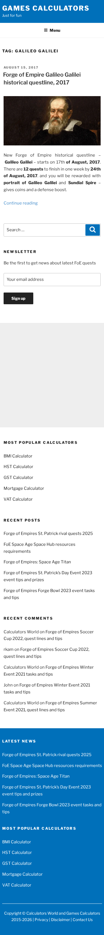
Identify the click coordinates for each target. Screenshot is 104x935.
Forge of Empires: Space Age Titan (37, 561)
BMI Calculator (18, 456)
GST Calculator (18, 477)
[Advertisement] (52, 375)
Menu (55, 30)
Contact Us (83, 919)
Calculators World (42, 913)
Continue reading (21, 203)
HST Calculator (18, 466)
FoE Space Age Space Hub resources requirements (52, 765)
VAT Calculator (18, 499)
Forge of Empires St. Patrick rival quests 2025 (48, 533)
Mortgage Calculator (24, 488)
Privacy (41, 919)
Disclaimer (60, 919)
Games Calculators (46, 8)
